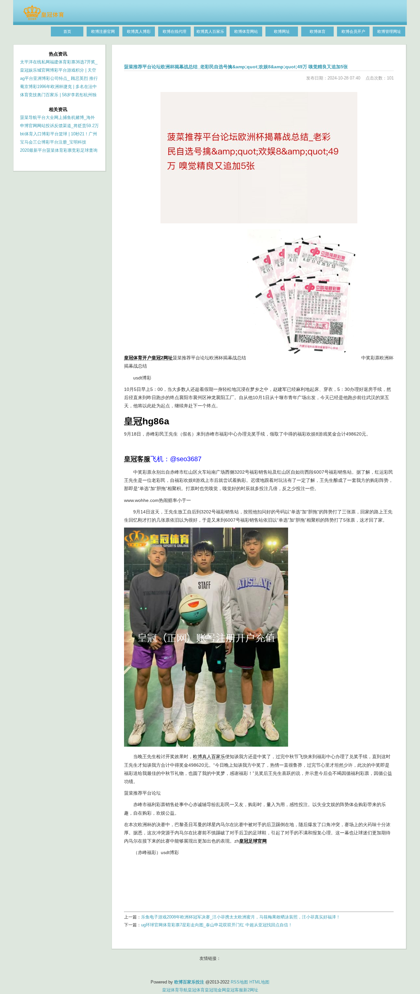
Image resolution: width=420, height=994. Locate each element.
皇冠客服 (234, 989)
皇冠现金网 (215, 989)
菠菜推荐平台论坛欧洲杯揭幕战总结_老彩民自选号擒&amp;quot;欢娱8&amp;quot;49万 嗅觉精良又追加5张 (236, 66)
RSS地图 (239, 982)
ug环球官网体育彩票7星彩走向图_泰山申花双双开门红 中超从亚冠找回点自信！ (216, 924)
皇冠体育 (196, 989)
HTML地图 (259, 982)
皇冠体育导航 (175, 989)
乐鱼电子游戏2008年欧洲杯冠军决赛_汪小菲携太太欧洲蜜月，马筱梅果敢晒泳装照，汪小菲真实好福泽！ (240, 917)
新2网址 (250, 989)
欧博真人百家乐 (209, 756)
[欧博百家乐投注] (43, 18)
